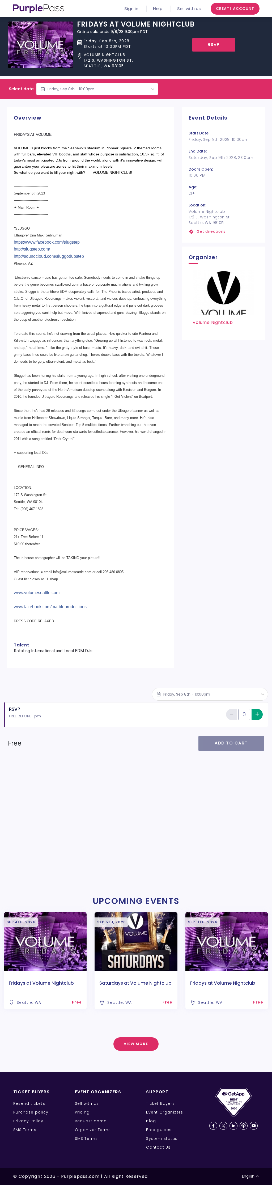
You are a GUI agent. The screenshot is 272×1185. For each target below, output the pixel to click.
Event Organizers (164, 1112)
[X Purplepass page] (223, 1126)
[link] (223, 231)
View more (136, 1043)
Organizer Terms (93, 1129)
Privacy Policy (28, 1121)
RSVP (214, 44)
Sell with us (189, 9)
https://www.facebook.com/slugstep (47, 242)
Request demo (91, 1121)
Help (158, 9)
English (248, 1176)
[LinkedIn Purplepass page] (233, 1126)
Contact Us (158, 1147)
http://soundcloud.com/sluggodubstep (49, 256)
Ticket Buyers (160, 1103)
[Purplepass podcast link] (244, 1126)
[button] (136, 60)
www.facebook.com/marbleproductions (50, 606)
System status (161, 1138)
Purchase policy (30, 1112)
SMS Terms (24, 1129)
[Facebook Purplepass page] (213, 1126)
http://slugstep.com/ (32, 249)
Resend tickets (29, 1103)
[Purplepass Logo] (38, 8)
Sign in (131, 9)
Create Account (235, 8)
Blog (151, 1121)
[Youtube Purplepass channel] (254, 1126)
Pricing (82, 1112)
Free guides (159, 1129)
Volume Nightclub (213, 322)
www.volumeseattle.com (37, 592)
